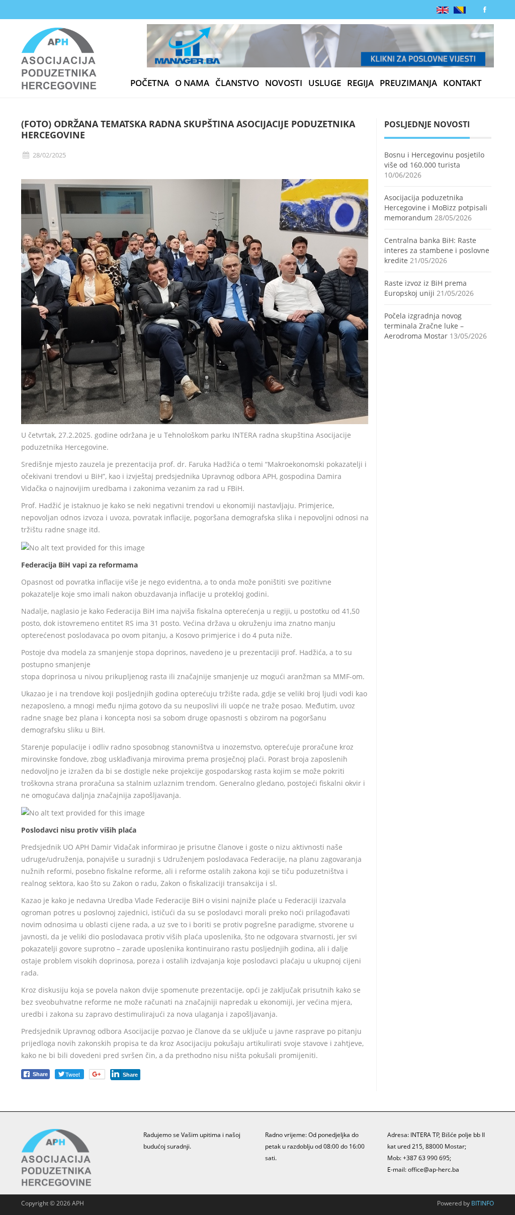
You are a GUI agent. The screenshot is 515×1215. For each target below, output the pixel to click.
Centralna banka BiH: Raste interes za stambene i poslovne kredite (436, 250)
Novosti (283, 83)
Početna (149, 83)
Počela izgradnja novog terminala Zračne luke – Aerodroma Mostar (424, 326)
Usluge (324, 83)
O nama (192, 83)
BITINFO (482, 1203)
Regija (360, 83)
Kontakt (462, 83)
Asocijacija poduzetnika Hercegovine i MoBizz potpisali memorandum (435, 207)
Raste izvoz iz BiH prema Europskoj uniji (425, 288)
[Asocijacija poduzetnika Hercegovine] (59, 60)
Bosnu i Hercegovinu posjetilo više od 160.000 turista (434, 160)
